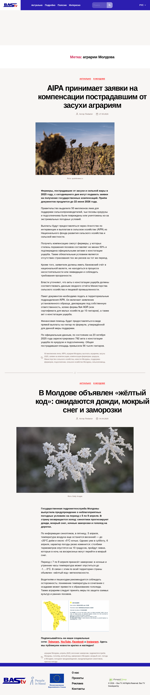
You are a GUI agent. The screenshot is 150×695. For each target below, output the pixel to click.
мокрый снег (95, 656)
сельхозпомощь (98, 362)
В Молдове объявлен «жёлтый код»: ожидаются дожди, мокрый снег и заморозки (92, 401)
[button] (142, 5)
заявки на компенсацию (59, 356)
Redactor (89, 114)
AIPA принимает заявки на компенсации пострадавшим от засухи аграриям (92, 96)
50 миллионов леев (52, 353)
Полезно (62, 5)
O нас (75, 672)
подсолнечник (60, 362)
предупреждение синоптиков (90, 658)
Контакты (78, 688)
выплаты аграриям (90, 353)
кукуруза (95, 356)
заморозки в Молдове (80, 656)
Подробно (50, 5)
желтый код (65, 656)
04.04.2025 (103, 418)
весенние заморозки (80, 653)
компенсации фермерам (80, 356)
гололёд (56, 656)
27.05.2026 (103, 114)
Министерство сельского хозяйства (59, 359)
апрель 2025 (65, 653)
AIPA (64, 353)
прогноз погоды (50, 661)
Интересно (74, 5)
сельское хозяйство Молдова (79, 362)
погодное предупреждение (65, 658)
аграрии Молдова (74, 353)
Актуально (37, 5)
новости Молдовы (82, 359)
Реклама (77, 683)
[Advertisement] (75, 27)
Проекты (78, 678)
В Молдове (99, 79)
